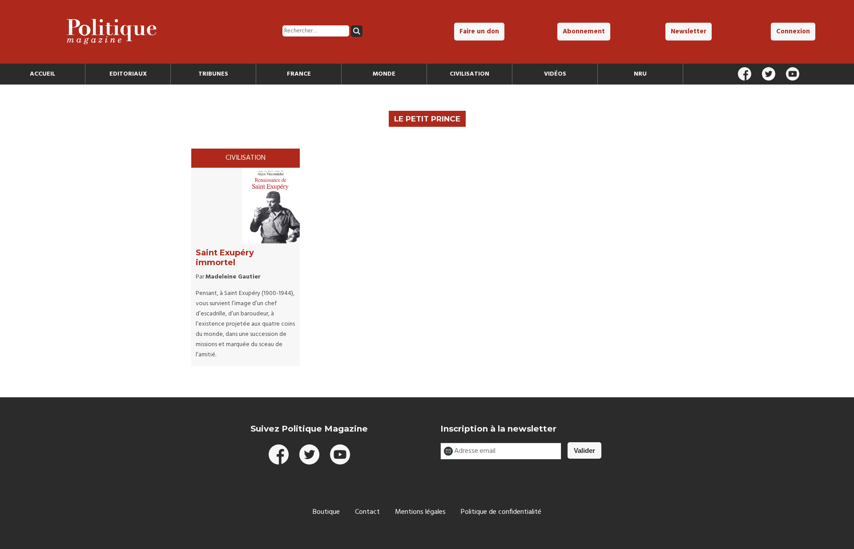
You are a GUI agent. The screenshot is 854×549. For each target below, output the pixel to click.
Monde (384, 74)
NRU (640, 74)
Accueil (42, 74)
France (299, 74)
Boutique (326, 512)
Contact (367, 512)
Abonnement (584, 31)
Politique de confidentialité (501, 512)
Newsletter (688, 31)
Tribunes (213, 74)
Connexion (793, 31)
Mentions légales (420, 512)
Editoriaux (128, 74)
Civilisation (469, 74)
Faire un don (479, 31)
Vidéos (555, 74)
